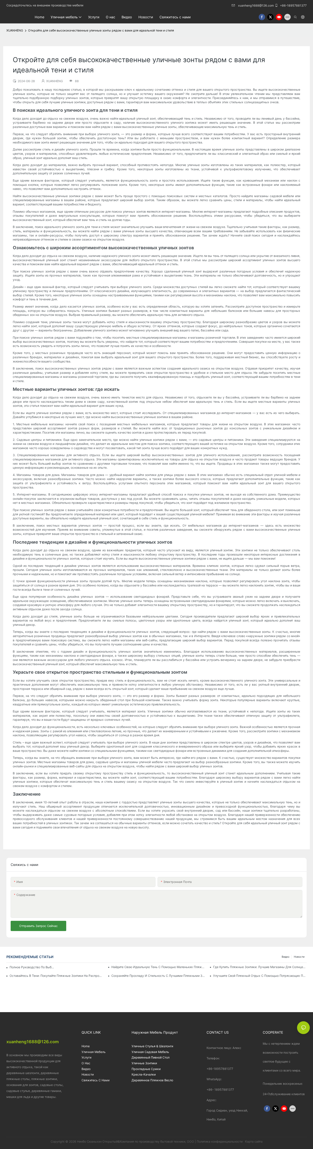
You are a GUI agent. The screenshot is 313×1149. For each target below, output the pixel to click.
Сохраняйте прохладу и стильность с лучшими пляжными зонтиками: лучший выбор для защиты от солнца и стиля (158, 975)
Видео (285, 956)
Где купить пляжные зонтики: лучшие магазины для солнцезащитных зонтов (260, 967)
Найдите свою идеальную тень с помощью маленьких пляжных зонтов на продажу (158, 967)
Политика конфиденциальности (220, 1141)
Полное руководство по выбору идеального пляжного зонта (32, 967)
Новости (299, 956)
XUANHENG (14, 30)
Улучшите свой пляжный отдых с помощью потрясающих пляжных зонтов (260, 975)
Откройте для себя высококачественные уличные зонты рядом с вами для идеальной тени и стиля (101, 30)
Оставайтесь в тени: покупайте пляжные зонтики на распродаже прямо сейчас (56, 975)
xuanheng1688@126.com (256, 5)
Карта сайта (253, 1141)
